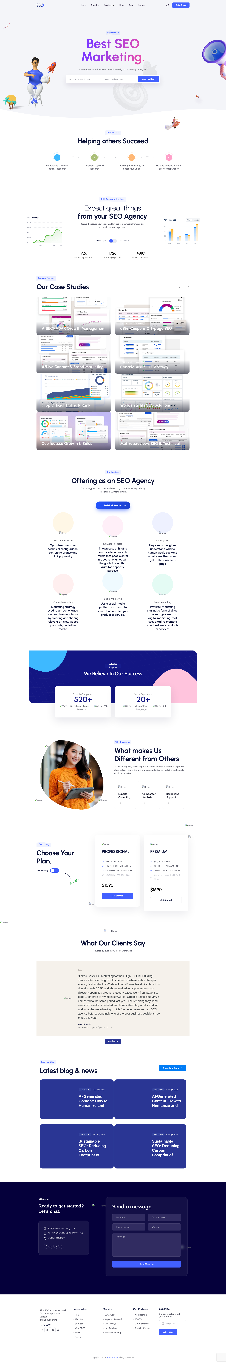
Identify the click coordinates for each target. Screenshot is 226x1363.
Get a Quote (181, 5)
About (94, 5)
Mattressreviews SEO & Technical (150, 443)
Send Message (147, 1264)
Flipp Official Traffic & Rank (66, 405)
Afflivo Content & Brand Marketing (73, 366)
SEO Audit (110, 1315)
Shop (121, 5)
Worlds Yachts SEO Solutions (145, 405)
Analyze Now (148, 79)
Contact (141, 5)
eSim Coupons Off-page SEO (146, 328)
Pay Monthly (42, 870)
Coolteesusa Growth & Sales (67, 443)
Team (77, 1332)
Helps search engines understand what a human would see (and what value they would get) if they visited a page (162, 554)
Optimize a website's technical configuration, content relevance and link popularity (63, 550)
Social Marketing (113, 1332)
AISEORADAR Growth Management (74, 328)
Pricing (78, 1337)
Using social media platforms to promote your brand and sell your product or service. (112, 609)
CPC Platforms (142, 1323)
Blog (131, 5)
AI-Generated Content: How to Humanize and (93, 1101)
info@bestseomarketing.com (61, 1228)
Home (83, 5)
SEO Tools (139, 1319)
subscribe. (168, 1332)
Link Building (111, 1328)
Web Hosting (141, 1315)
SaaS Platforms (142, 1328)
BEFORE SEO (101, 241)
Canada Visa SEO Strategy (144, 367)
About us (79, 1319)
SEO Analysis (111, 1323)
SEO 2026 (84, 1090)
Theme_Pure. (112, 1357)
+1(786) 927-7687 (56, 1238)
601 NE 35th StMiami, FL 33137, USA (65, 1233)
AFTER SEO (124, 241)
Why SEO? (80, 1328)
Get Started (117, 895)
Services (108, 5)
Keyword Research (114, 1319)
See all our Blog (171, 1068)
